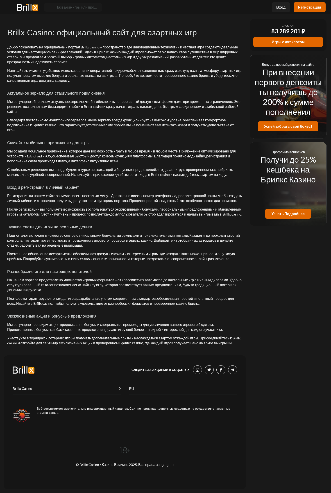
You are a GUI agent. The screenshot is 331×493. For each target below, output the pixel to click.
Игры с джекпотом (288, 42)
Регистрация (309, 7)
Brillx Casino (22, 388)
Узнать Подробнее (288, 213)
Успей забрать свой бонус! (288, 126)
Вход (281, 7)
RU (131, 388)
